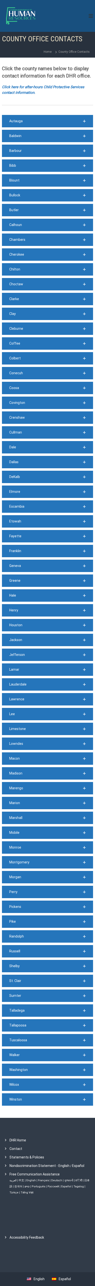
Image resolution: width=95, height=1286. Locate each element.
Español (78, 1166)
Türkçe (14, 1192)
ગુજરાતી (68, 1180)
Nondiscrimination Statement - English (39, 1166)
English (31, 1180)
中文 (21, 1180)
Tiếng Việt (27, 1192)
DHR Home (18, 1140)
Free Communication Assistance (35, 1174)
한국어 (18, 1186)
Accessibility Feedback (27, 1237)
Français (43, 1180)
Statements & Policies (27, 1157)
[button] (47, 121)
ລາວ (27, 1186)
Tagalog (79, 1186)
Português (38, 1186)
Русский (53, 1186)
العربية (13, 1180)
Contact (16, 1149)
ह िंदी (79, 1180)
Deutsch (56, 1180)
